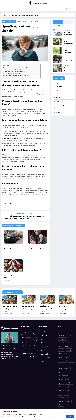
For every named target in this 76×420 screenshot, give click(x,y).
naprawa (67, 357)
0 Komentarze (36, 21)
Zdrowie (58, 112)
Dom (57, 90)
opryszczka (71, 361)
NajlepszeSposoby (10, 245)
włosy (68, 397)
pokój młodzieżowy (63, 375)
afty (60, 331)
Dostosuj (53, 416)
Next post (29, 213)
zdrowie (61, 401)
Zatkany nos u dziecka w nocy (35, 217)
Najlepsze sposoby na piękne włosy (45, 307)
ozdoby (61, 364)
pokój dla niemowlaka (64, 368)
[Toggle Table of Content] (37, 65)
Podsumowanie (7, 77)
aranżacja (61, 335)
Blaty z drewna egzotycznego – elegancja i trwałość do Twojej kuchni (69, 69)
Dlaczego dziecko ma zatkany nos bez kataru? (14, 70)
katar (20, 21)
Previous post (20, 213)
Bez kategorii (59, 86)
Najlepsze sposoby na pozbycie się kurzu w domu (14, 217)
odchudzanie (62, 361)
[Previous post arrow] (2, 216)
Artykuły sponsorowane (61, 83)
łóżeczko (61, 405)
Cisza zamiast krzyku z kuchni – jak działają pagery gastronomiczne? (68, 60)
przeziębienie (69, 383)
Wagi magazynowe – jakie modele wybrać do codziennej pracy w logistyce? (68, 42)
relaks (60, 386)
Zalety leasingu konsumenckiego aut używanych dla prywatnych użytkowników (11, 248)
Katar (4, 21)
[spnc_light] (69, 9)
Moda (57, 101)
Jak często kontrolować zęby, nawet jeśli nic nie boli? (67, 33)
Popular (68, 22)
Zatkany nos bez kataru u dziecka (11, 276)
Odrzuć (61, 416)
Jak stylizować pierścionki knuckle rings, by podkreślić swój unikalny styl (36, 248)
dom (60, 346)
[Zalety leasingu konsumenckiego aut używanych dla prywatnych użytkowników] (13, 237)
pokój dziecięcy (62, 372)
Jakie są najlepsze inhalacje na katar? (12, 73)
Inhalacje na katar (9, 138)
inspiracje (69, 350)
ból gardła (69, 335)
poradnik (61, 379)
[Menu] (6, 9)
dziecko (66, 346)
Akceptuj (70, 416)
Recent (58, 22)
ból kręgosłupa (62, 339)
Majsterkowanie (59, 97)
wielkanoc (61, 397)
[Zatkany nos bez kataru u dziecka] (13, 265)
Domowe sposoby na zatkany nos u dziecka (14, 71)
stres (60, 394)
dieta (68, 342)
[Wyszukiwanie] (66, 9)
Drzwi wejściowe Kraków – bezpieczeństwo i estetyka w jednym (68, 51)
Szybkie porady (11, 21)
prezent (61, 383)
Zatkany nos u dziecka (9, 90)
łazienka (68, 401)
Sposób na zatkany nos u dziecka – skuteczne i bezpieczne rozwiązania (21, 68)
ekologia (61, 350)
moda (60, 357)
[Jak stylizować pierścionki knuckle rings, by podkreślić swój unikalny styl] (37, 237)
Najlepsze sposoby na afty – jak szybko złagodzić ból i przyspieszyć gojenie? (28, 307)
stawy (68, 390)
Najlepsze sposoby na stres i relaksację (66, 307)
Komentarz (58, 25)
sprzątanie (61, 390)
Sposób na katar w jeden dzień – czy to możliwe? (15, 75)
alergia (66, 331)
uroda (66, 394)
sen (66, 386)
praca (68, 379)
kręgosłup (67, 353)
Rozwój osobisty (60, 105)
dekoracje (61, 342)
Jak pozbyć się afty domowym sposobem (9, 307)
